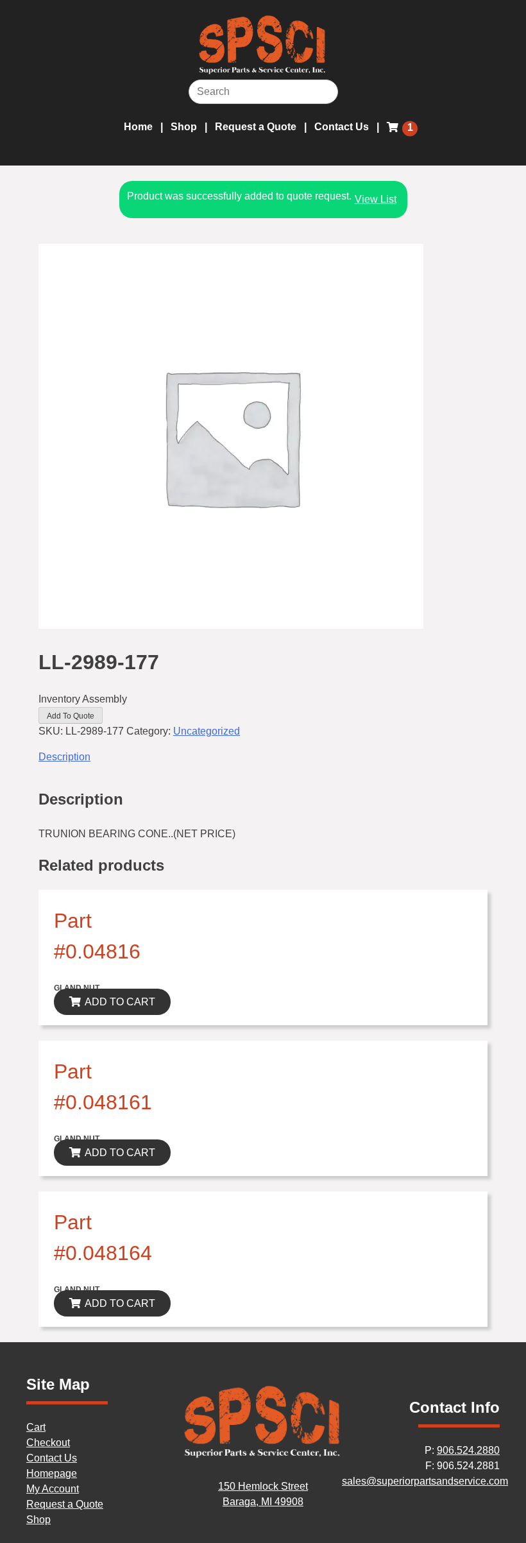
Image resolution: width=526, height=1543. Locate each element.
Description (64, 756)
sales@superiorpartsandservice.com (425, 1481)
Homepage (51, 1473)
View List (375, 199)
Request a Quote (255, 126)
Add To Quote (70, 716)
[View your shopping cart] (394, 134)
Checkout (48, 1442)
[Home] (263, 1455)
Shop (184, 126)
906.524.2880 (468, 1450)
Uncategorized (206, 731)
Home (138, 126)
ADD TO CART (120, 1001)
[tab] (263, 757)
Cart (36, 1427)
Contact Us (341, 126)
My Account (52, 1488)
